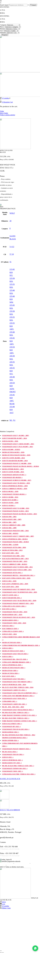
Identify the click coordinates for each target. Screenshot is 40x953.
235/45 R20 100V (12, 341)
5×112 (12, 247)
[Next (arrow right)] (3, 952)
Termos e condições (6, 863)
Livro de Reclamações (14, 865)
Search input (4, 5)
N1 (14, 420)
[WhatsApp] (35, 948)
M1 (11, 420)
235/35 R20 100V (12, 326)
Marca (2, 27)
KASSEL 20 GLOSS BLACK (10, 779)
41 (10, 262)
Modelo (2, 29)
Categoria (3, 25)
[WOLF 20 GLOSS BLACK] (15, 898)
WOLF (12, 213)
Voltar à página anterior (7, 115)
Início (2, 113)
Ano (1, 31)
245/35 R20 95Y (12, 371)
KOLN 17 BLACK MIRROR (10, 810)
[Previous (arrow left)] (1, 952)
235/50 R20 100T (12, 350)
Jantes (6, 113)
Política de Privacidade (21, 863)
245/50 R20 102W (12, 386)
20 (10, 221)
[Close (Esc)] (1, 950)
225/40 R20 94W (12, 299)
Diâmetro (3, 33)
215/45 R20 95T (12, 272)
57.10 (12, 254)
